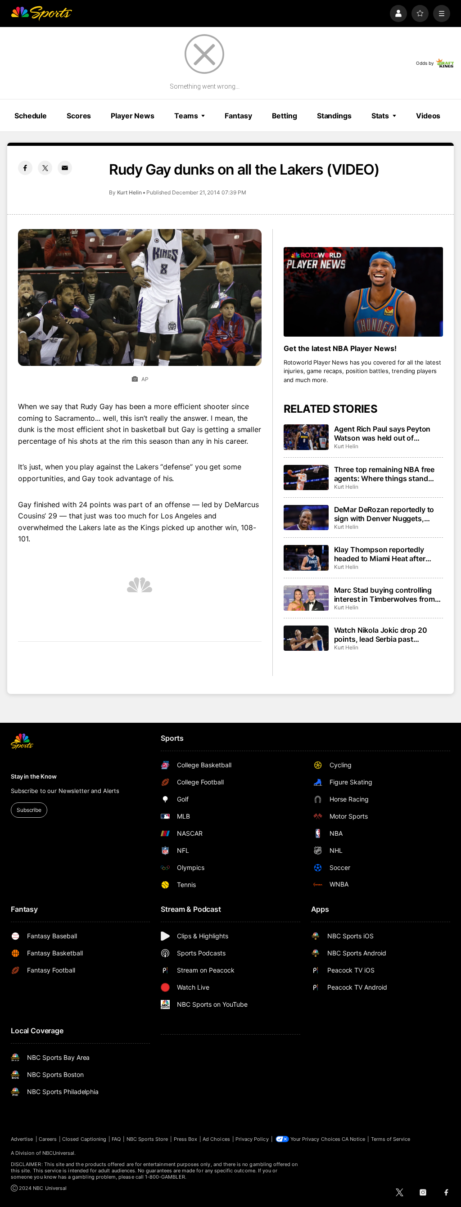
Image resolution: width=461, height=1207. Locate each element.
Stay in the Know (34, 776)
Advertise (22, 1139)
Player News (132, 115)
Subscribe (29, 809)
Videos (428, 115)
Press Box (186, 1139)
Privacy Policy (252, 1139)
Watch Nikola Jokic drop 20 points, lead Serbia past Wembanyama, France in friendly (380, 635)
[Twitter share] (45, 168)
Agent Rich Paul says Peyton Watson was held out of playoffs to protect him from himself (382, 433)
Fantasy (238, 115)
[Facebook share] (25, 168)
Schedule (30, 115)
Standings (334, 115)
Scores (79, 115)
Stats (380, 115)
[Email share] (65, 168)
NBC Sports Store (147, 1139)
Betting (284, 115)
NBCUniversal (58, 1153)
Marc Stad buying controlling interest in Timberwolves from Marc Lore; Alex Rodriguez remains (384, 594)
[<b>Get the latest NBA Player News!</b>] (363, 292)
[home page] (41, 13)
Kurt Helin (129, 192)
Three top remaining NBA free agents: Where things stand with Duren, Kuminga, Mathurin (386, 474)
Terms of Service (391, 1139)
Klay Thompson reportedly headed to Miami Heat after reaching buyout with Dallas (381, 554)
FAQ (116, 1139)
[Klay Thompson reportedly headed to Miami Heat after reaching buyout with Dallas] (306, 557)
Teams (186, 115)
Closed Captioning (84, 1139)
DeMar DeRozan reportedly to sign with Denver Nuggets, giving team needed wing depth (387, 514)
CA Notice (354, 1139)
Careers (48, 1139)
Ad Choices (216, 1139)
